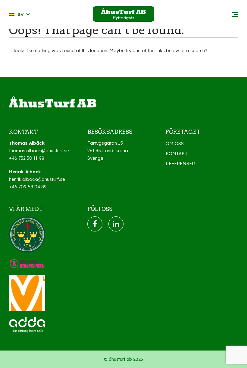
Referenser (180, 163)
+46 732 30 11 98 (26, 158)
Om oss (175, 143)
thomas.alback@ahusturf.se (39, 150)
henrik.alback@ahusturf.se (37, 179)
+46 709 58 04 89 (28, 187)
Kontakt (177, 153)
